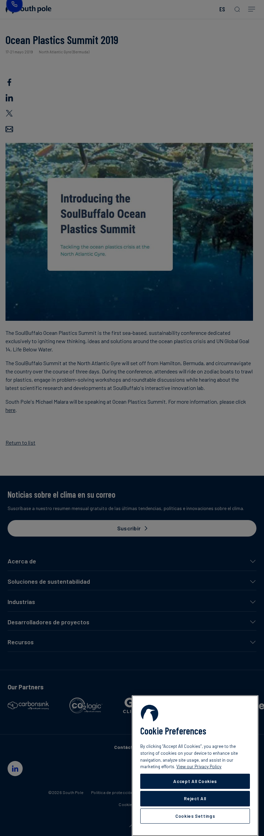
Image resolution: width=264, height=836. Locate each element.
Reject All (195, 798)
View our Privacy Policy (198, 766)
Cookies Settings (195, 816)
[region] (195, 765)
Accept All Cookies (195, 781)
